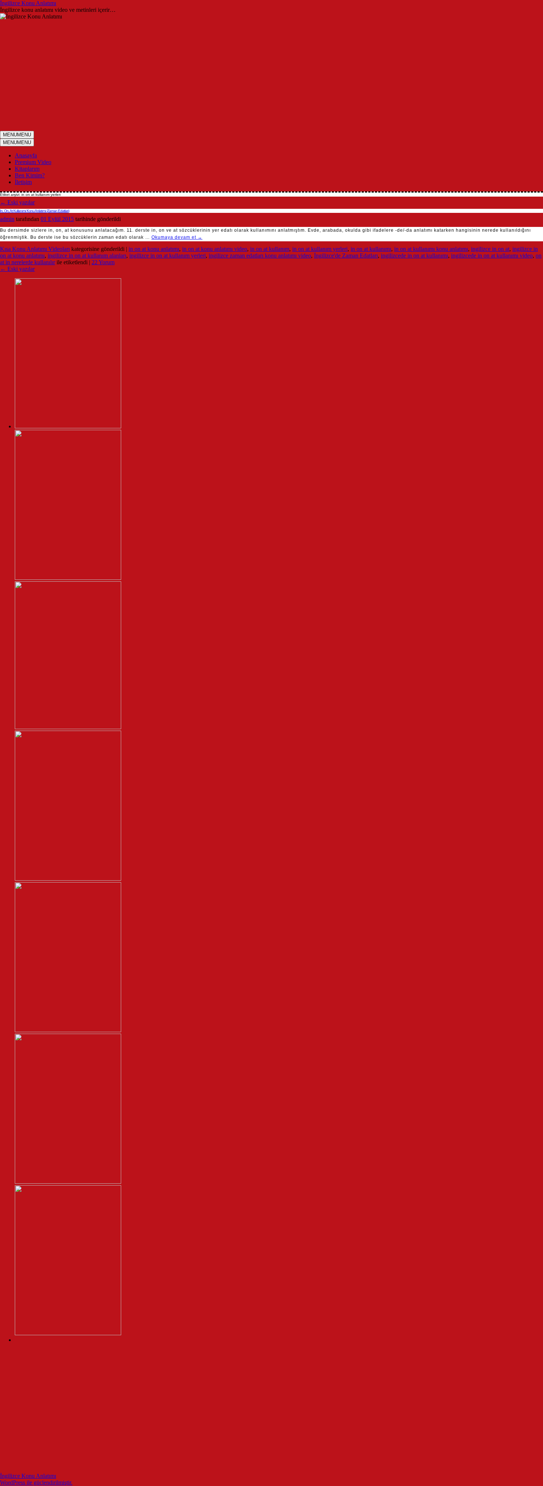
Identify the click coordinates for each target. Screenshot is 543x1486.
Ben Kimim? (30, 175)
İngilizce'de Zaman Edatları (346, 255)
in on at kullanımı (371, 249)
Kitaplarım (27, 169)
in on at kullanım (269, 249)
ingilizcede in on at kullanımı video (492, 255)
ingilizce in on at (490, 249)
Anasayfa (26, 155)
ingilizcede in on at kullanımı (414, 255)
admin (7, 219)
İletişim (23, 182)
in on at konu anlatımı (154, 249)
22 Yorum (103, 262)
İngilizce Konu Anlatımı (28, 3)
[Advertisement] (271, 75)
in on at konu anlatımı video (214, 249)
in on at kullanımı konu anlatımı (431, 249)
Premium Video (33, 162)
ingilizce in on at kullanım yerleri (167, 255)
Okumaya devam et (176, 237)
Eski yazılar (17, 202)
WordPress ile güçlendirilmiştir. (36, 1482)
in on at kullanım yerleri (320, 249)
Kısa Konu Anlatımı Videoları (35, 249)
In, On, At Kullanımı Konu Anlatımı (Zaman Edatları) (34, 211)
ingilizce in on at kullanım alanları (87, 255)
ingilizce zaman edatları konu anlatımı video (260, 255)
